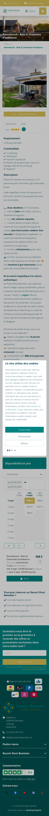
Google (20, 409)
